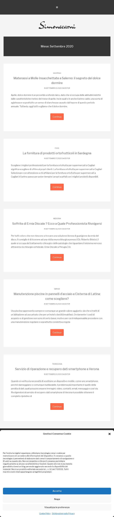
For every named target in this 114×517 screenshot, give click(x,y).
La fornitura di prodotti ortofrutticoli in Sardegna (57, 153)
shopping (57, 73)
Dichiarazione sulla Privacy (63, 513)
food (57, 148)
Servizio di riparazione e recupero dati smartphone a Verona (57, 369)
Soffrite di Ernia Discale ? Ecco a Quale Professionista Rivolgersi (57, 223)
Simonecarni (57, 25)
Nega (57, 499)
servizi (57, 289)
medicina (57, 218)
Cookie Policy (44, 513)
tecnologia (57, 364)
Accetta (57, 491)
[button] (109, 433)
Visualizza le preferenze (57, 507)
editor (67, 88)
